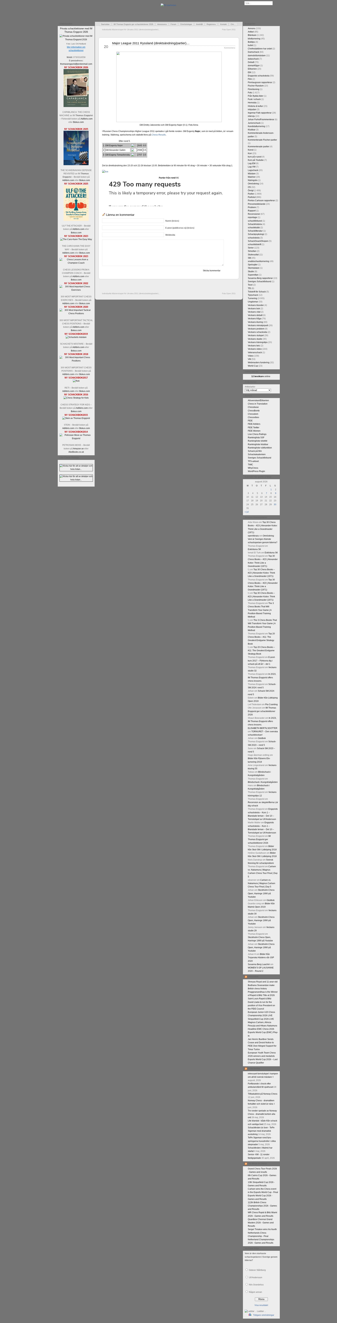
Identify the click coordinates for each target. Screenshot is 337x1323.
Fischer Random (256, 86)
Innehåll (199, 24)
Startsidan (105, 24)
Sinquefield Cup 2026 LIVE (261, 1019)
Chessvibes (253, 417)
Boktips (251, 42)
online (260, 376)
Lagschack (253, 170)
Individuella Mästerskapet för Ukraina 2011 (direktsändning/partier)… (131, 29)
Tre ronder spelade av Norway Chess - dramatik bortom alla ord (262, 1114)
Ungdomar (253, 301)
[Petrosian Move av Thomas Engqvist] (76, 438)
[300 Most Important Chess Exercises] (76, 290)
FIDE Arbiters (254, 424)
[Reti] (76, 381)
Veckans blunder (256, 305)
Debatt (251, 62)
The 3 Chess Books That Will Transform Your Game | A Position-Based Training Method (261, 610)
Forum (173, 24)
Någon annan (255, 1292)
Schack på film (255, 451)
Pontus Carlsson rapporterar (261, 200)
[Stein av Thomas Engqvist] (76, 418)
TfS (249, 288)
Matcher (252, 177)
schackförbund (255, 221)
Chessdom (253, 414)
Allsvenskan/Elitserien (258, 400)
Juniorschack (254, 123)
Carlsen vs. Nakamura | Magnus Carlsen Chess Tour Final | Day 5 (261, 883)
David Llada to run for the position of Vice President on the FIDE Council (261, 1005)
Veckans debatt (255, 315)
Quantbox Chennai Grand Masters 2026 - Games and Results (261, 1222)
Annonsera (162, 24)
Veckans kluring (255, 322)
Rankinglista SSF (256, 437)
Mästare (252, 173)
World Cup (253, 366)
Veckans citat (254, 312)
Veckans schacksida (257, 332)
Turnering (252, 298)
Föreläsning (253, 89)
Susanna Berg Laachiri (259, 964)
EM (249, 72)
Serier (251, 248)
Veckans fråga (254, 318)
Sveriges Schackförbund (259, 281)
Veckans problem (256, 329)
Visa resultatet (261, 1305)
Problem (252, 207)
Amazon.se (78, 448)
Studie (251, 271)
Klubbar (251, 129)
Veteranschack (255, 352)
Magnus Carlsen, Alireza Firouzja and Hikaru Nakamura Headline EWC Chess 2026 (262, 1025)
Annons (251, 28)
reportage (252, 217)
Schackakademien (257, 454)
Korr (250, 153)
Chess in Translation (257, 404)
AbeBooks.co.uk (76, 452)
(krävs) (172, 221)
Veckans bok (254, 308)
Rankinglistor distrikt (257, 441)
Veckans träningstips (257, 342)
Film (250, 79)
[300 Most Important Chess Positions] (76, 361)
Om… (233, 24)
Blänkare (252, 35)
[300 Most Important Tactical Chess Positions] (76, 313)
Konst (250, 150)
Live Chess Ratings (257, 434)
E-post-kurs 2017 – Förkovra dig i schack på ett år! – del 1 (261, 660)
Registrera (211, 24)
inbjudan (252, 109)
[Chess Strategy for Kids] (76, 398)
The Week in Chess (257, 1163)
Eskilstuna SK (254, 549)
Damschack (253, 52)
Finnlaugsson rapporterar (260, 82)
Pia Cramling (271, 704)
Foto (250, 92)
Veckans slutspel (256, 335)
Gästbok (262, 738)
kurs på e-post (254, 157)
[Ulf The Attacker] (76, 220)
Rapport (252, 210)
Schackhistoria (255, 224)
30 (275, 504)
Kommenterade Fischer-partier (262, 140)
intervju (251, 116)
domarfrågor (254, 65)
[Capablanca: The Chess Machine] (76, 106)
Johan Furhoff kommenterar (261, 119)
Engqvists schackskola (258, 76)
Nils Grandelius (256, 1284)
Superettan (253, 275)
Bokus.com (78, 122)
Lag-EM (251, 163)
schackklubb (254, 227)
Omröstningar (186, 24)
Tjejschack (253, 295)
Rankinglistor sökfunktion (260, 448)
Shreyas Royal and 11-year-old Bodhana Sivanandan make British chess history (262, 985)
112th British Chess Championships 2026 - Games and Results (262, 1205)
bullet (250, 45)
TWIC (250, 464)
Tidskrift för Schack (257, 291)
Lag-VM (251, 167)
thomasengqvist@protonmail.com (76, 64)
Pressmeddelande (256, 204)
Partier (251, 194)
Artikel (251, 32)
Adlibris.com (86, 119)
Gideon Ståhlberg (257, 1270)
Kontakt (223, 24)
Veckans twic (254, 345)
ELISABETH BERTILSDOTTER (262, 728)
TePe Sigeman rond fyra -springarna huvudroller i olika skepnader (262, 1141)
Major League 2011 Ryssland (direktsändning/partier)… (151, 43)
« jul (247, 512)
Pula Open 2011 (229, 29)
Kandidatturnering (256, 126)
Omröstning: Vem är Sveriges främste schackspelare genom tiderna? (262, 539)
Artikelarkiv (250, 387)
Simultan (252, 251)
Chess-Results (159, 135)
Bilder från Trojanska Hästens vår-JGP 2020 (261, 957)
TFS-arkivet (253, 461)
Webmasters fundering (258, 362)
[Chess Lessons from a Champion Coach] (76, 263)
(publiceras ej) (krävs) (179, 228)
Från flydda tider (255, 96)
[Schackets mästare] (76, 337)
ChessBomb (254, 410)
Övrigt (250, 190)
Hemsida (252, 102)
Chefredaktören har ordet (260, 48)
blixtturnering (254, 38)
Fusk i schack (254, 99)
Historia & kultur (255, 106)
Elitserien (252, 69)
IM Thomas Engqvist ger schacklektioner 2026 (133, 24)
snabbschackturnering (258, 261)
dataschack (253, 59)
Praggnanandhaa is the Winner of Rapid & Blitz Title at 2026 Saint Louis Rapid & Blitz (263, 995)
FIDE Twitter (253, 427)
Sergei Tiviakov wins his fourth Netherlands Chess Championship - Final (262, 1232)
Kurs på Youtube (256, 160)
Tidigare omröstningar (263, 1315)
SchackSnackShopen (258, 241)
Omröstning (253, 183)
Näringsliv (252, 180)
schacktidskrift (254, 244)
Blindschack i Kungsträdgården (263, 782)
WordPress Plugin (256, 471)
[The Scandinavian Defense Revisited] (76, 164)
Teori (250, 285)
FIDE (250, 420)
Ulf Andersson (255, 1277)
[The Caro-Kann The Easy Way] (76, 239)
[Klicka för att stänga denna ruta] (92, 24)
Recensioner (254, 214)
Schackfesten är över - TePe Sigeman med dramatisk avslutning (261, 1131)
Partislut (252, 197)
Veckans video (255, 349)
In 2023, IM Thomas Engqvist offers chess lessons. (262, 677)
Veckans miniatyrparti (258, 325)
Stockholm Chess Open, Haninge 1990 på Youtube (261, 893)
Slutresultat (253, 254)
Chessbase (253, 407)
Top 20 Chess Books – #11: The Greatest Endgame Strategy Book (261, 650)
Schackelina (254, 1068)
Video (250, 356)
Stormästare (253, 268)
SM (249, 258)
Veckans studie (255, 339)
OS (249, 187)
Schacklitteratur (255, 231)
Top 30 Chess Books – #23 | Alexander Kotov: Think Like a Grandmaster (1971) (261, 572)
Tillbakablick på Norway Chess (262, 1094)
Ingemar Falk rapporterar (260, 113)
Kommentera (229, 48)
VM (249, 359)
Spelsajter (252, 264)
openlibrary (253, 536)
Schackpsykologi (256, 234)
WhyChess (253, 468)
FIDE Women (254, 431)
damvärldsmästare (257, 55)
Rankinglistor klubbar (258, 444)
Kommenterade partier (258, 146)
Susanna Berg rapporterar (260, 278)
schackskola (254, 238)
